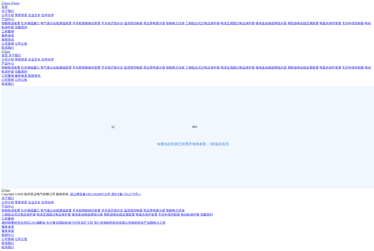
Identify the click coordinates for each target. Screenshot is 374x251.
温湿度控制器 (133, 23)
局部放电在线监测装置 (303, 23)
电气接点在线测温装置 (56, 23)
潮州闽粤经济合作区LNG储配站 (24, 222)
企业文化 (34, 15)
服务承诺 (8, 231)
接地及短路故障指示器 (271, 23)
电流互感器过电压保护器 (238, 23)
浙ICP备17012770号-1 (126, 194)
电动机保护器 (190, 214)
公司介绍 (8, 15)
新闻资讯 (8, 39)
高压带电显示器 (154, 23)
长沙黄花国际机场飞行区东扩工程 (69, 222)
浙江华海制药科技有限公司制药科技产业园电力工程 (130, 222)
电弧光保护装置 (330, 23)
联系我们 (8, 47)
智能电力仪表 (175, 23)
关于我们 (8, 11)
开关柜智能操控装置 (86, 23)
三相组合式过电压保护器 (202, 23)
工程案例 (8, 31)
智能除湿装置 (11, 23)
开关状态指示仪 (112, 23)
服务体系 (8, 35)
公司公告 (21, 43)
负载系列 (21, 27)
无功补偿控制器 (353, 23)
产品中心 (8, 19)
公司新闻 (8, 43)
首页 (5, 7)
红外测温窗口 (30, 23)
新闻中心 (8, 235)
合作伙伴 (47, 15)
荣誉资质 (21, 15)
